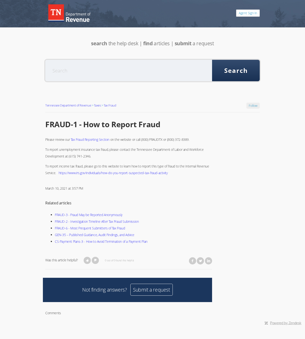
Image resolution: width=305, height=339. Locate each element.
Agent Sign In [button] (248, 13)
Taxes (97, 105)
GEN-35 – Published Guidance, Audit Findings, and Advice (94, 235)
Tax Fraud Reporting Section (90, 139)
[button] (87, 260)
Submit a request (151, 289)
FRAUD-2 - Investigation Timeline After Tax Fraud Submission (97, 221)
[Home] (69, 13)
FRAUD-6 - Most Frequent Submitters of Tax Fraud (90, 228)
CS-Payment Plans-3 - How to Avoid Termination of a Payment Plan (101, 241)
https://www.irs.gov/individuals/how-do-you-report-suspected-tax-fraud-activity (113, 173)
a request (194, 43)
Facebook (192, 260)
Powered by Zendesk (285, 323)
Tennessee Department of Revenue (68, 105)
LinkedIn (208, 260)
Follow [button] (253, 105)
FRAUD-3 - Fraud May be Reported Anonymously (88, 215)
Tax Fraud (110, 105)
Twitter (200, 260)
